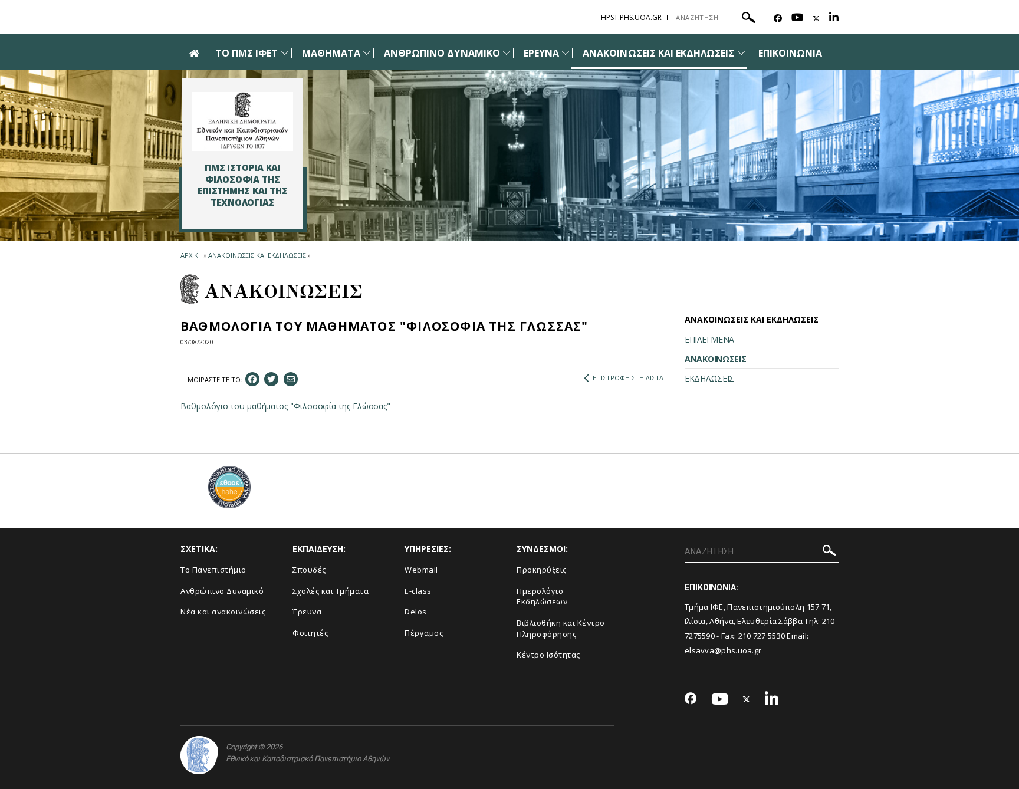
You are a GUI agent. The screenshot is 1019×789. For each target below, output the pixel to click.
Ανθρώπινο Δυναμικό (222, 591)
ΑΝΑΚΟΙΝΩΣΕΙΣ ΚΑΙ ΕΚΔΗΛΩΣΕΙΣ (658, 53)
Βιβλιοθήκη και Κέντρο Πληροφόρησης (561, 628)
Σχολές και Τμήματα (330, 591)
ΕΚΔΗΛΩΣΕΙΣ (709, 378)
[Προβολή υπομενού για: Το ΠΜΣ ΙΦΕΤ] (284, 52)
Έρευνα (306, 611)
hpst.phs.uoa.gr (631, 17)
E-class (418, 591)
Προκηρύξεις (542, 569)
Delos (416, 611)
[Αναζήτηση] (748, 19)
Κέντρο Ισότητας (548, 654)
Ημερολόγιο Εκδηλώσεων (542, 596)
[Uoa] (199, 755)
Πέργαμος (424, 632)
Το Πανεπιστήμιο (213, 569)
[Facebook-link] (778, 19)
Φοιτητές (310, 632)
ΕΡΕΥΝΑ (541, 53)
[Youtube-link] (797, 19)
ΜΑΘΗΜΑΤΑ (331, 53)
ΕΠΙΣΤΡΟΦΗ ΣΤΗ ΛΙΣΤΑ (628, 377)
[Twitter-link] (816, 19)
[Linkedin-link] (834, 19)
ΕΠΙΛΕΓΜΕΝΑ (709, 339)
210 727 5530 (762, 635)
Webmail (421, 569)
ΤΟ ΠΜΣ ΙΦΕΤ (246, 53)
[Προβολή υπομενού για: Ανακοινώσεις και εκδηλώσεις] (741, 52)
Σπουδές (309, 569)
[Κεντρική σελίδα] (242, 121)
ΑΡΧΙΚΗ (191, 255)
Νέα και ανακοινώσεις (222, 611)
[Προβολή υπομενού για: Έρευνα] (565, 52)
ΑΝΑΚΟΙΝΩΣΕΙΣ (715, 358)
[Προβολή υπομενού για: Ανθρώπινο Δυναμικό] (506, 52)
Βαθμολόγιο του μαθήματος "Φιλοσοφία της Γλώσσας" (285, 406)
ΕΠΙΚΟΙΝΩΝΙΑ (790, 53)
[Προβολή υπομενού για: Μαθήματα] (366, 52)
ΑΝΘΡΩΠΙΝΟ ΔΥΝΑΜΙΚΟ (442, 53)
